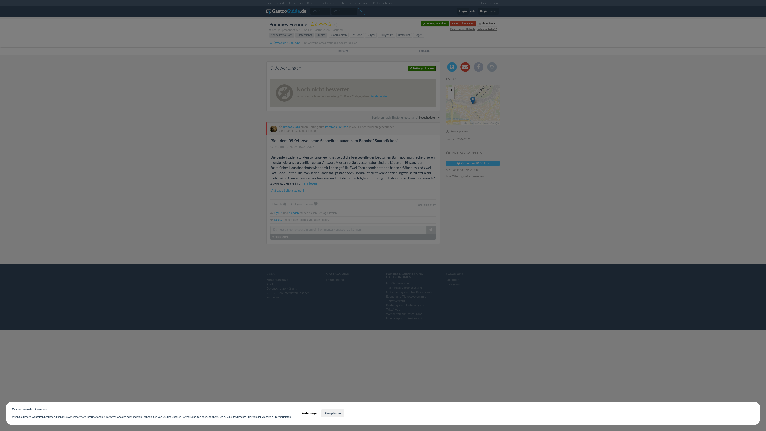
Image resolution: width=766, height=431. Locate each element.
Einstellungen (309, 413)
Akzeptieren (332, 413)
